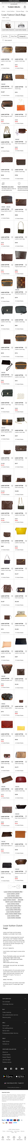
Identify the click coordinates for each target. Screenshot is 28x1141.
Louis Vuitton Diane (13, 904)
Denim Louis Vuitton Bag (13, 902)
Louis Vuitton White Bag (13, 910)
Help (3, 1038)
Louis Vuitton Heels (13, 916)
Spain (12, 1132)
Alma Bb (20, 900)
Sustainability (6, 1055)
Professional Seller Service (10, 1033)
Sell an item (5, 1031)
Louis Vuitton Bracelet (13, 912)
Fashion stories (6, 1062)
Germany (22, 1131)
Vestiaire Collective (9, 1049)
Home (3, 11)
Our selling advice (7, 1028)
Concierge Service (7, 1004)
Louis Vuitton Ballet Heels (13, 914)
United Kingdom (9, 1131)
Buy (3, 1009)
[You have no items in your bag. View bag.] (25, 7)
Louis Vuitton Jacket (13, 894)
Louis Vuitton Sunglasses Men (13, 892)
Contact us (5, 1044)
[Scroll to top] (24, 886)
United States (17, 1131)
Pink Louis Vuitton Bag (13, 908)
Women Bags (20, 11)
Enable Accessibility (14, 1)
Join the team (6, 1060)
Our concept (6, 1002)
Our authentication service (10, 1015)
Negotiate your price (8, 187)
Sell (3, 1022)
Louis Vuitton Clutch (9, 900)
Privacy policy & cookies (13, 1087)
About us (5, 1052)
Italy (16, 1132)
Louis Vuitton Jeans (13, 896)
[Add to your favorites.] (12, 59)
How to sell (5, 1026)
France (4, 1131)
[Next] (18, 886)
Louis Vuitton (10, 11)
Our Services (6, 998)
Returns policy (6, 1017)
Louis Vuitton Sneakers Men (13, 898)
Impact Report (6, 1057)
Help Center (5, 1041)
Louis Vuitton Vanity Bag (13, 906)
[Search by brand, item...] (3, 6)
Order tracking (6, 1012)
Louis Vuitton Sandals (14, 918)
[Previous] (9, 886)
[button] (25, 7)
